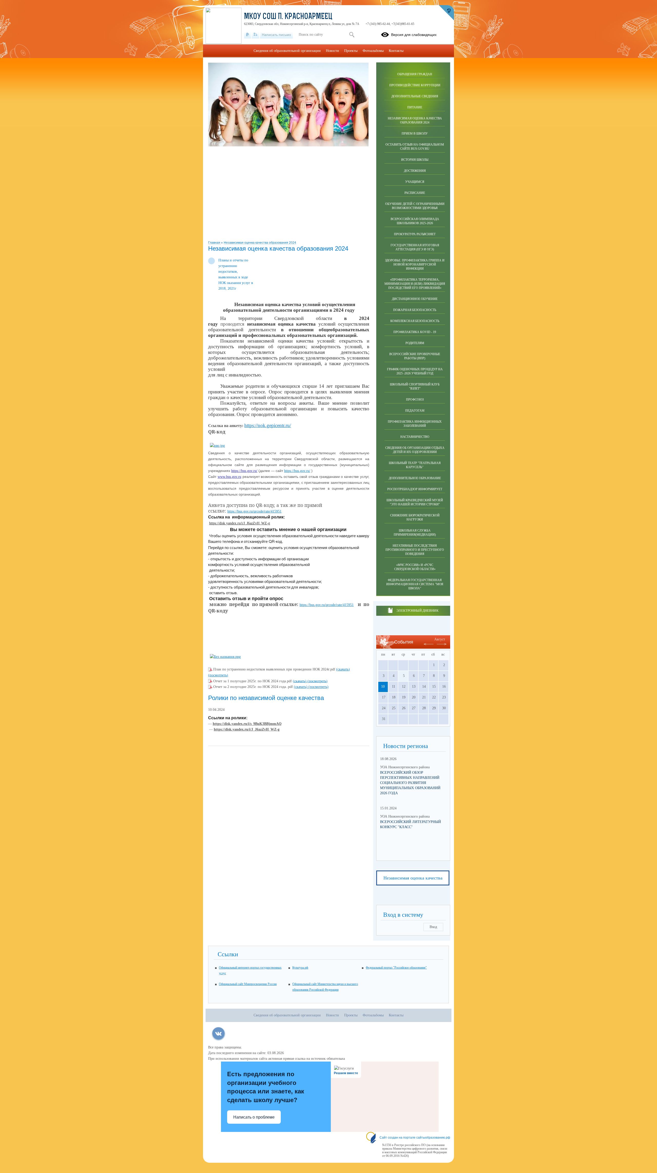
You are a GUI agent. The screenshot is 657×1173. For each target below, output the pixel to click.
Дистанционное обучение (415, 299)
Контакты (396, 51)
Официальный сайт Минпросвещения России (248, 984)
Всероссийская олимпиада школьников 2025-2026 (415, 221)
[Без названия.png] (225, 657)
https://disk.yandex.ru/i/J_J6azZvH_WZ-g (239, 523)
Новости (332, 51)
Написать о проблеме (254, 1117)
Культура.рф (300, 967)
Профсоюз (415, 399)
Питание (414, 107)
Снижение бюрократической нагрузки (415, 517)
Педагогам (414, 410)
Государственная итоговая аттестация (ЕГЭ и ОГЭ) (415, 247)
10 (383, 686)
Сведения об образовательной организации (287, 51)
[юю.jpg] (217, 446)
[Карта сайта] (255, 35)
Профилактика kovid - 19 (414, 332)
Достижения (415, 171)
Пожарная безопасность (414, 310)
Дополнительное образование (415, 478)
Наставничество (414, 437)
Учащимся (414, 182)
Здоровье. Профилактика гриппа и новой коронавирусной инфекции (415, 264)
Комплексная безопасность (414, 321)
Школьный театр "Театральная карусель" (415, 465)
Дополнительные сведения (414, 96)
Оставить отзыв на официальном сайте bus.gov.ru (414, 146)
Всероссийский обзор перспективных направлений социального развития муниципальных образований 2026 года (410, 783)
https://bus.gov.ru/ (244, 471)
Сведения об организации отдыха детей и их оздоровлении (415, 450)
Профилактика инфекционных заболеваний (415, 424)
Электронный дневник (417, 610)
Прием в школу (415, 133)
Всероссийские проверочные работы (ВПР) (414, 356)
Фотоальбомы (373, 51)
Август (439, 639)
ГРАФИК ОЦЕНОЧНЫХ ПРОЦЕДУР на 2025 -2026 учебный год (415, 371)
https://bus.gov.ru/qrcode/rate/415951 (254, 511)
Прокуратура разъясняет (415, 234)
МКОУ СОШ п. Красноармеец (288, 17)
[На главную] (247, 35)
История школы (414, 160)
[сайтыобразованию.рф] (446, 13)
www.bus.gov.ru (229, 477)
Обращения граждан (414, 74)
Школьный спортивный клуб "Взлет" (415, 386)
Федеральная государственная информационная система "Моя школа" (414, 584)
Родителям (414, 343)
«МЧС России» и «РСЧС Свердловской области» (415, 567)
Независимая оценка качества (412, 878)
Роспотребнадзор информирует (414, 489)
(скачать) (343, 669)
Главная (214, 242)
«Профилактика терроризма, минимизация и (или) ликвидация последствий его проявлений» (414, 284)
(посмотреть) (218, 675)
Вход (433, 927)
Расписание (414, 193)
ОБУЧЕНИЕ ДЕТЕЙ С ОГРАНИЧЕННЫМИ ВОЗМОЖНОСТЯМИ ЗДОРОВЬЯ (415, 206)
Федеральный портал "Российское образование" (396, 967)
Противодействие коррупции (414, 85)
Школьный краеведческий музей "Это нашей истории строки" (415, 502)
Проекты (351, 51)
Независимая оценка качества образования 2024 (260, 242)
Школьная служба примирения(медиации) (415, 532)
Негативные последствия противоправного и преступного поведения (414, 550)
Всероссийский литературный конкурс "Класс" (410, 824)
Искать (351, 35)
